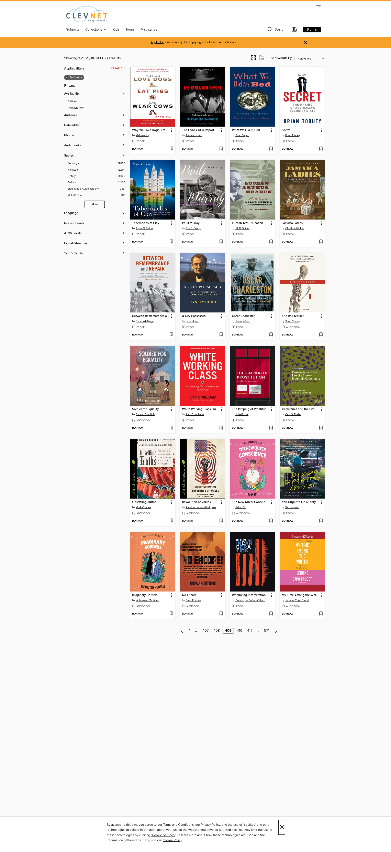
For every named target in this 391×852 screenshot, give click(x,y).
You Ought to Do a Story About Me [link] (300, 502)
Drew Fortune (193, 600)
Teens (130, 29)
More (95, 204)
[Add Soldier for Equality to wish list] (171, 428)
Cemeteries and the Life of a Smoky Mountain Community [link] (300, 409)
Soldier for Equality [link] (145, 409)
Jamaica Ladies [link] (292, 223)
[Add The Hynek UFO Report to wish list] (221, 149)
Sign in (312, 29)
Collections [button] (94, 29)
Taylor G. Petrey (144, 228)
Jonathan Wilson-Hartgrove (201, 507)
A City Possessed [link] (194, 316)
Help (318, 5)
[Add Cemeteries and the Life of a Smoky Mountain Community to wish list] (320, 428)
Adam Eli (240, 507)
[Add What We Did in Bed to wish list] (270, 149)
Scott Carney (292, 321)
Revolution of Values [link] (196, 502)
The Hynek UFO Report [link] (198, 130)
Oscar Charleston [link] (244, 316)
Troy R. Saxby (193, 228)
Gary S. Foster (293, 414)
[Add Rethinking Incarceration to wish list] (270, 614)
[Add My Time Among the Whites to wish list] (320, 614)
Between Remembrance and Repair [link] (150, 316)
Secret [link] (286, 130)
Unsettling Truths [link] (144, 502)
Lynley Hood (192, 321)
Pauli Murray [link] (191, 223)
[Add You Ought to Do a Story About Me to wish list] (320, 521)
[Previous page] (182, 630)
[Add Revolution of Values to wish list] (221, 521)
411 (249, 630)
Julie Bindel (241, 414)
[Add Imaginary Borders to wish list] (171, 614)
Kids (116, 29)
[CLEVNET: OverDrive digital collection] (86, 14)
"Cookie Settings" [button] (163, 835)
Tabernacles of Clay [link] (145, 223)
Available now (76, 107)
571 (266, 630)
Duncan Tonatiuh (145, 414)
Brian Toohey (292, 135)
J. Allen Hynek (194, 135)
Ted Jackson (292, 507)
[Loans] (294, 30)
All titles (72, 101)
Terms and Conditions (178, 825)
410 (239, 630)
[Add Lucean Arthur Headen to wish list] (270, 242)
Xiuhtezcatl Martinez (147, 600)
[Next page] (276, 630)
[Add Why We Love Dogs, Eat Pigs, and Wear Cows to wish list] (171, 149)
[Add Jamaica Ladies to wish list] (320, 242)
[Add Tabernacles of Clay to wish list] (171, 242)
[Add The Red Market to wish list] (320, 335)
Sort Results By (281, 58)
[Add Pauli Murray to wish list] (221, 242)
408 (216, 630)
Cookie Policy (172, 840)
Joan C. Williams (195, 414)
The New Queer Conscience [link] (250, 502)
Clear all (118, 68)
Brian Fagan (242, 135)
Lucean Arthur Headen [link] (247, 223)
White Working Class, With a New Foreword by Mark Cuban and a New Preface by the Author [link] (200, 409)
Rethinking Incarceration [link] (249, 595)
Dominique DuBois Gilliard (250, 600)
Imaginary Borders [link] (144, 595)
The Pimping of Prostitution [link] (250, 409)
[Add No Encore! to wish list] (221, 614)
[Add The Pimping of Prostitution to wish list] (270, 428)
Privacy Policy (210, 825)
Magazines (149, 29)
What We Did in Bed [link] (246, 130)
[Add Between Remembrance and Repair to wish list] (171, 335)
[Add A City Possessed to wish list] (221, 335)
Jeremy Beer (242, 321)
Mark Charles (143, 507)
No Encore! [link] (189, 595)
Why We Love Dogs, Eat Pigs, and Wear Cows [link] (150, 130)
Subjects (72, 29)
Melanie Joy (142, 135)
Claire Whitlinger (145, 321)
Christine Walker (294, 228)
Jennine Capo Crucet (297, 600)
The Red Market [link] (293, 316)
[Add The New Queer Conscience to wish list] (270, 521)
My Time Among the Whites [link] (300, 595)
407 (205, 630)
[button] (276, 30)
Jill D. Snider (242, 228)
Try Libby (157, 42)
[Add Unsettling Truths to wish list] (171, 521)
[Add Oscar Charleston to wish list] (270, 335)
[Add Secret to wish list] (320, 149)
